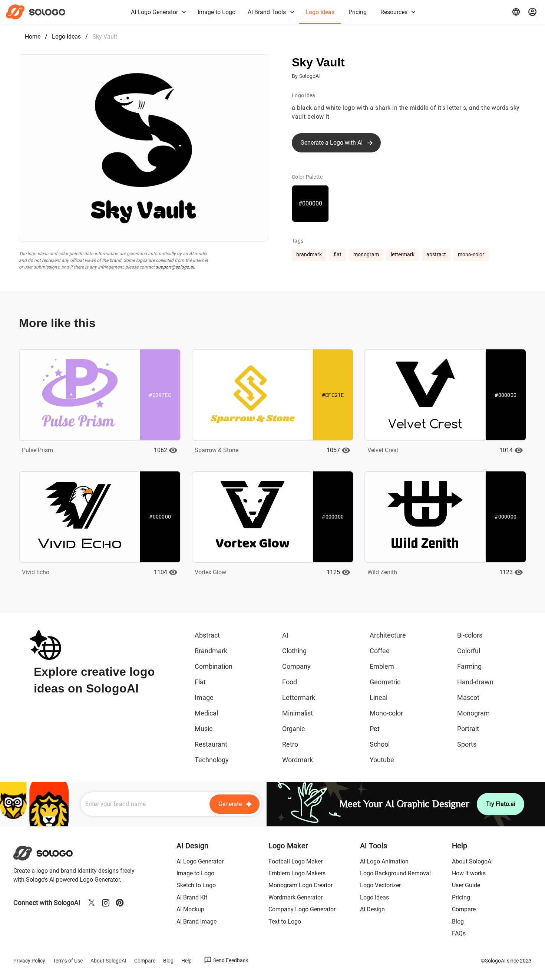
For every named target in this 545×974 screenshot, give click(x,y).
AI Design (372, 909)
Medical (206, 713)
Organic (293, 729)
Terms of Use (68, 961)
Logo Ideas (66, 36)
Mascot (468, 697)
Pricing (461, 897)
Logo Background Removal (395, 873)
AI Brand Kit (191, 897)
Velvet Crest (382, 450)
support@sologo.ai (175, 267)
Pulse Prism (37, 450)
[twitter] (91, 902)
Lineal (378, 697)
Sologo (42, 11)
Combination (213, 666)
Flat (200, 682)
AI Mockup (190, 909)
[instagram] (105, 902)
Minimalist (297, 713)
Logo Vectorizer (380, 885)
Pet (375, 729)
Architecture (388, 635)
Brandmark (211, 651)
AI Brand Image (196, 921)
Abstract (207, 635)
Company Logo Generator (302, 909)
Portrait (468, 729)
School (380, 744)
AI (285, 635)
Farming (469, 666)
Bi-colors (469, 635)
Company (296, 666)
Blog (458, 921)
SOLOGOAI (49, 853)
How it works (469, 873)
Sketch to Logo (196, 885)
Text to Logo (284, 921)
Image (204, 697)
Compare (464, 909)
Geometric (385, 682)
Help (186, 961)
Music (203, 729)
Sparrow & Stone (216, 450)
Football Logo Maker (295, 861)
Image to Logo (195, 873)
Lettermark (298, 697)
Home (32, 36)
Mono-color (386, 713)
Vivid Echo (35, 572)
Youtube (382, 760)
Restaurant (211, 744)
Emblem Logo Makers (297, 873)
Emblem (382, 666)
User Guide (466, 885)
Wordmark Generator (295, 897)
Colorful (468, 651)
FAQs (459, 933)
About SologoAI (472, 861)
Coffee (380, 651)
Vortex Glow (210, 572)
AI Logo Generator (200, 861)
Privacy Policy (29, 961)
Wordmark (297, 760)
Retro (290, 744)
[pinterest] (119, 902)
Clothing (294, 651)
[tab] (158, 12)
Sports (466, 744)
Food (289, 682)
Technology (212, 760)
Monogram (473, 713)
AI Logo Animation (384, 861)
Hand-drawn (475, 682)
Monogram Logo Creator (300, 885)
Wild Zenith (382, 572)
